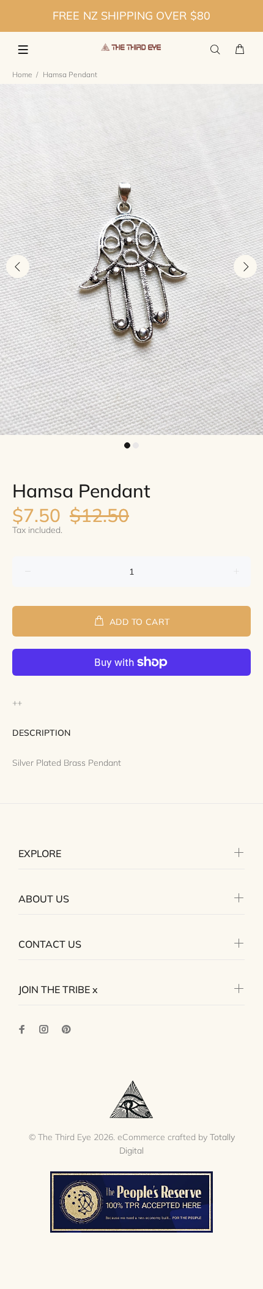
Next (245, 266)
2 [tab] (136, 445)
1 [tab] (127, 445)
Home (22, 74)
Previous (17, 266)
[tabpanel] (131, 259)
